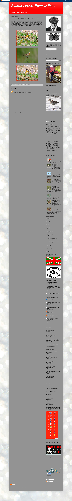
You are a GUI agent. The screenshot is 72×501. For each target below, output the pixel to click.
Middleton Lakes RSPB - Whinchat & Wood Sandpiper (53, 242)
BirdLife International (50, 330)
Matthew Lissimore (50, 398)
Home (27, 110)
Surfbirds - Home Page (50, 373)
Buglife (48, 334)
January (49, 248)
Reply (14, 93)
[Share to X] (27, 84)
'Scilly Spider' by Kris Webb (51, 305)
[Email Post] (24, 84)
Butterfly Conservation (50, 336)
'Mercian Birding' (50, 299)
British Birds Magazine (50, 361)
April (49, 243)
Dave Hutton (49, 393)
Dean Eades (49, 394)
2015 (48, 222)
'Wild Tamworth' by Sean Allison (52, 318)
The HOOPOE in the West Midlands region (55, 194)
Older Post (41, 110)
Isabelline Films (49, 364)
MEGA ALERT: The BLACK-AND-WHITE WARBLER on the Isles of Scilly (53, 89)
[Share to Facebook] (28, 84)
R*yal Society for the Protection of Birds (53, 340)
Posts (59, 472)
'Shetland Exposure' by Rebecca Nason (53, 311)
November (50, 231)
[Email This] (25, 84)
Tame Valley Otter (50, 319)
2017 (48, 220)
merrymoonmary (54, 487)
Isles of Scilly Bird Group (51, 366)
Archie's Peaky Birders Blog (33, 5)
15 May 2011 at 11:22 (21, 91)
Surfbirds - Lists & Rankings (51, 374)
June (49, 235)
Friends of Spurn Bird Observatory (52, 339)
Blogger (36, 488)
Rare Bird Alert (49, 368)
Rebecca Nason (49, 400)
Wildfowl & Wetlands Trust (51, 346)
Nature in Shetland (50, 367)
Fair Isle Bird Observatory (51, 363)
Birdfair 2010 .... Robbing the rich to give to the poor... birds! (56, 158)
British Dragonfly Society (51, 331)
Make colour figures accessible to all (52, 290)
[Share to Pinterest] (29, 84)
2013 (48, 225)
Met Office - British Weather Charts (52, 388)
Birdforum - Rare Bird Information (52, 354)
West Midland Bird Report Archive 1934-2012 (53, 345)
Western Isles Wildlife (50, 377)
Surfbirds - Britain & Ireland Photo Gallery (53, 371)
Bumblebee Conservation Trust (51, 335)
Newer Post (13, 110)
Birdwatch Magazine (50, 359)
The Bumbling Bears (50, 404)
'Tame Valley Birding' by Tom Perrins (53, 315)
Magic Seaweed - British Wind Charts (53, 385)
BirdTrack (48, 353)
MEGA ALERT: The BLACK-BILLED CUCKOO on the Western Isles (56, 201)
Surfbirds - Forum (50, 372)
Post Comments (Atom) (18, 112)
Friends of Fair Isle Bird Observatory (52, 337)
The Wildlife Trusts (50, 341)
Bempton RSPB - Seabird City (52, 239)
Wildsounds (49, 378)
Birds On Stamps (49, 358)
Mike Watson (49, 399)
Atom (48, 476)
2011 (48, 228)
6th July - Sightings (50, 316)
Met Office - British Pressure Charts (52, 387)
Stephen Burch (49, 401)
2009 (48, 251)
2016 (48, 221)
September (50, 234)
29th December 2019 (50, 309)
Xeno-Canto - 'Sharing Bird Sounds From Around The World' (53, 380)
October (49, 232)
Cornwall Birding (49, 362)
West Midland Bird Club (51, 342)
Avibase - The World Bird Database (52, 351)
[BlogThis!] (26, 84)
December (50, 229)
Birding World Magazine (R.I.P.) (52, 357)
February (49, 246)
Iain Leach (48, 395)
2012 (48, 227)
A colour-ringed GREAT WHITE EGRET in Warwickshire (55, 165)
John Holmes (15, 91)
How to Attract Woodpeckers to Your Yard (53, 287)
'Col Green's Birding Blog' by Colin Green (53, 294)
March (49, 245)
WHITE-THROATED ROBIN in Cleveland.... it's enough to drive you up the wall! (56, 208)
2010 (48, 250)
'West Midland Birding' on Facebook (52, 115)
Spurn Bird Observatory (50, 369)
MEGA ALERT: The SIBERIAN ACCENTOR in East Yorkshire (56, 187)
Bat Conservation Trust (50, 329)
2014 (48, 224)
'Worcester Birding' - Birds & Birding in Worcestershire (53, 322)
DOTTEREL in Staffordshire (52, 238)
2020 (48, 218)
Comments (48, 481)
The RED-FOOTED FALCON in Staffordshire (56, 172)
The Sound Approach (50, 376)
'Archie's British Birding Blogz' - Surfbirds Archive (52, 283)
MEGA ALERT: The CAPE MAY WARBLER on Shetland (56, 180)
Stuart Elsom (49, 403)
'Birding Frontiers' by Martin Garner (53, 286)
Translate (49, 50)
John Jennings (49, 396)
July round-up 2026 (50, 303)
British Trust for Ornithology (51, 332)
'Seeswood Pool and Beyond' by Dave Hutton (53, 308)
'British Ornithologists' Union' (52, 289)
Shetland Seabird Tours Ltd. (51, 312)
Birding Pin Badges (50, 356)
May (49, 237)
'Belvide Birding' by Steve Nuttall (52, 284)
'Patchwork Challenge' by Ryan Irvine (53, 302)
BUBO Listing (49, 352)
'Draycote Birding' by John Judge (52, 297)
